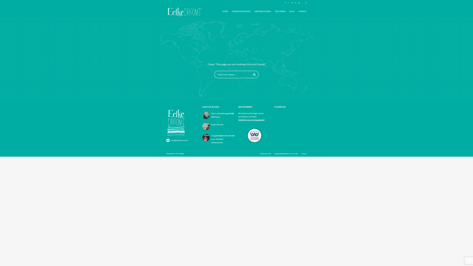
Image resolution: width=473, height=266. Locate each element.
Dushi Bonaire (217, 124)
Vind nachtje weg (263, 11)
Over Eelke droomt (241, 11)
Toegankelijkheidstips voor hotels (286, 154)
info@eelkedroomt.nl (179, 140)
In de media (280, 11)
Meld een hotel (265, 154)
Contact (302, 11)
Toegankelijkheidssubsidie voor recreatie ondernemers (223, 139)
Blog (291, 11)
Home (225, 11)
